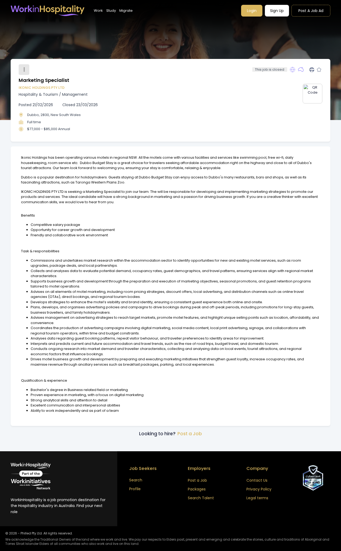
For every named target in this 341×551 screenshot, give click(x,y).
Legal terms (257, 498)
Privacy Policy (258, 489)
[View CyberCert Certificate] (313, 478)
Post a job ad (310, 10)
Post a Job (189, 433)
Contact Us (256, 480)
